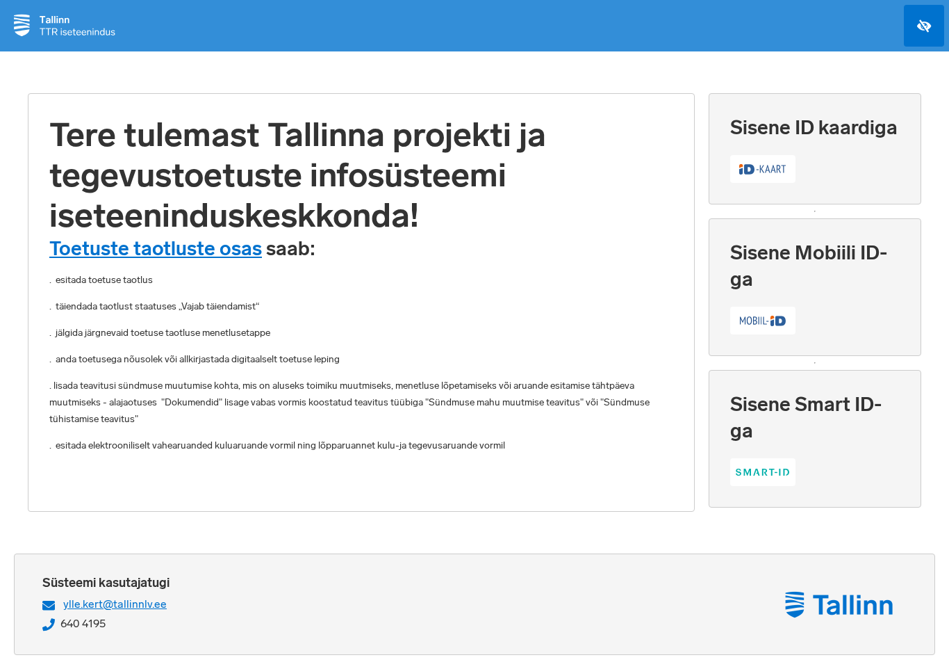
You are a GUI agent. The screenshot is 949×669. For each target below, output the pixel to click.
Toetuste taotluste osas (155, 248)
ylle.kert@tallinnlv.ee (115, 604)
